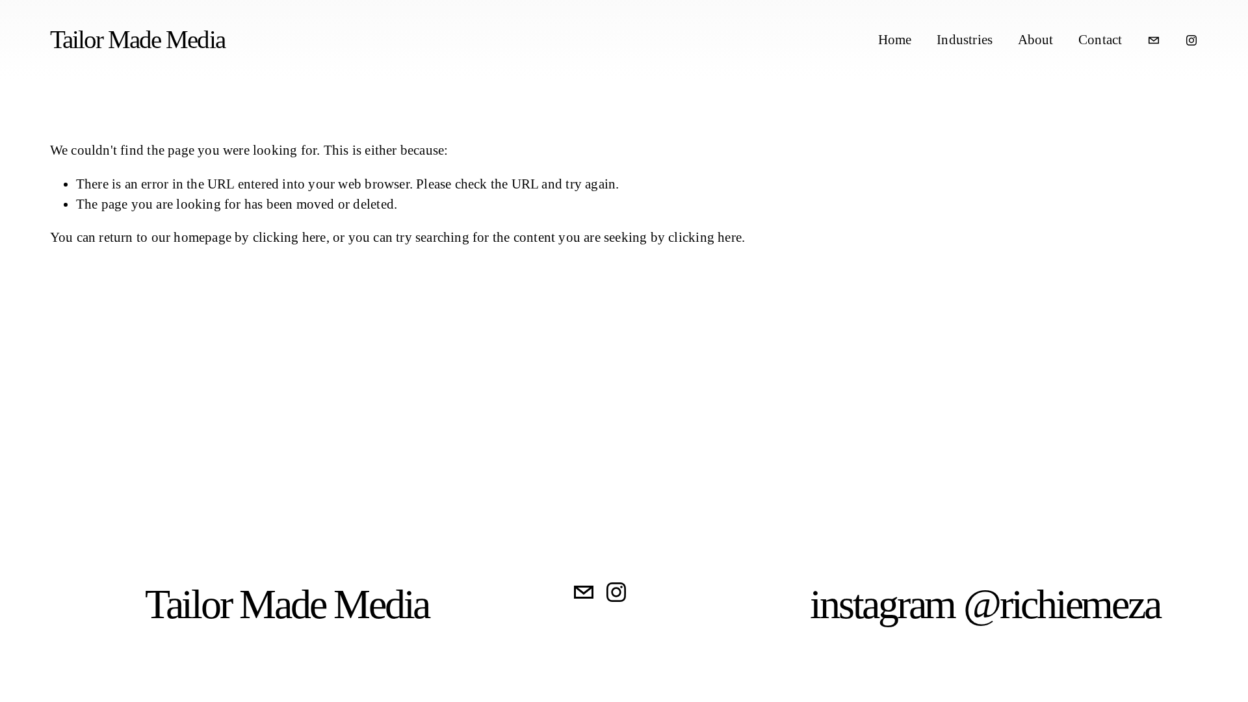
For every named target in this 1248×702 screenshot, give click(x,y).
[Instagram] (1191, 40)
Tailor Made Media (137, 39)
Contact (1100, 39)
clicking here (289, 237)
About (1036, 39)
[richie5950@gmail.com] (1153, 40)
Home (895, 39)
